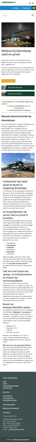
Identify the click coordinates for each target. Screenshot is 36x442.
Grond (5, 383)
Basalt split (10, 252)
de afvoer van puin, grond (17, 263)
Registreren (26, 8)
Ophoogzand (11, 245)
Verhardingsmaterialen (11, 386)
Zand (4, 381)
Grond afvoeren (8, 398)
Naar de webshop (8, 81)
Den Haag (25, 312)
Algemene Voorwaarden (11, 408)
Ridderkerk (16, 312)
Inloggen (16, 8)
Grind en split (7, 388)
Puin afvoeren (7, 396)
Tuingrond (10, 247)
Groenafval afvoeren (10, 400)
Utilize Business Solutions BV (21, 439)
